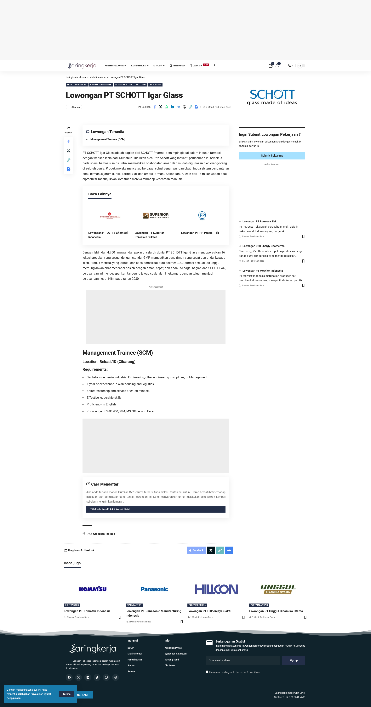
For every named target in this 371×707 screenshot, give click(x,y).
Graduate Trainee (104, 533)
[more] (214, 65)
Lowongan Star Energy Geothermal (264, 246)
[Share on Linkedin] (172, 107)
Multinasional (76, 84)
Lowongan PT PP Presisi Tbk (200, 233)
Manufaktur (123, 84)
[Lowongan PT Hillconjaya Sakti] (216, 589)
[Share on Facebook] (154, 107)
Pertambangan (197, 605)
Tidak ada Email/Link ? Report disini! (110, 509)
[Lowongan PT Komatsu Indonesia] (93, 589)
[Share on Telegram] (178, 107)
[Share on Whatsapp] (166, 107)
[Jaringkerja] (82, 65)
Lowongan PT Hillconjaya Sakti (209, 611)
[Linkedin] (87, 677)
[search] (283, 65)
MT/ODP (141, 84)
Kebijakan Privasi (28, 694)
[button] (190, 107)
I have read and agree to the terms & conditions (234, 672)
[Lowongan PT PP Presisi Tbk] (202, 215)
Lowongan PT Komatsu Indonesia (87, 611)
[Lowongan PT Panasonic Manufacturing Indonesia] (155, 589)
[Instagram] (106, 677)
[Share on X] (160, 107)
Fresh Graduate (101, 84)
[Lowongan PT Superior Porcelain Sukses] (156, 215)
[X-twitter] (78, 677)
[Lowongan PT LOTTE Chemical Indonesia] (109, 215)
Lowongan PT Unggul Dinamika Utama (276, 611)
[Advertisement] (185, 30)
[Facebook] (69, 677)
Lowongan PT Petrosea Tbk (259, 221)
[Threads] (115, 677)
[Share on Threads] (184, 107)
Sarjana (155, 84)
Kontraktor (72, 605)
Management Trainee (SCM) (108, 139)
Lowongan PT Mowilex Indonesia (263, 270)
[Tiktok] (97, 677)
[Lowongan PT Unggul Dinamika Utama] (278, 589)
